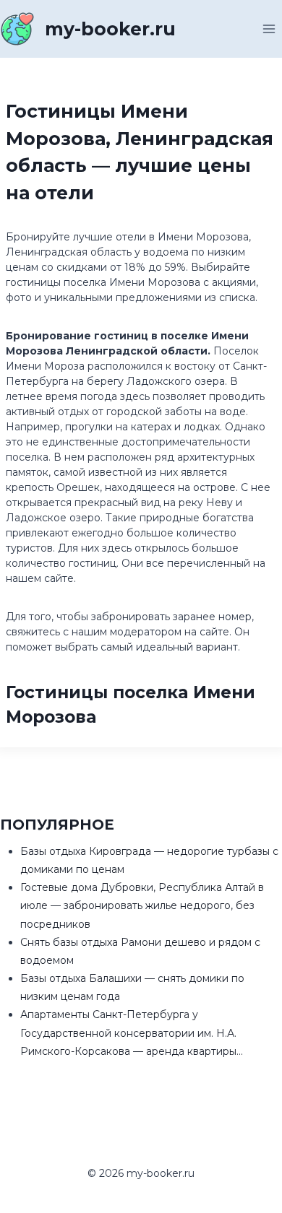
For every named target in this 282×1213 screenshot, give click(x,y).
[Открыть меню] (268, 28)
